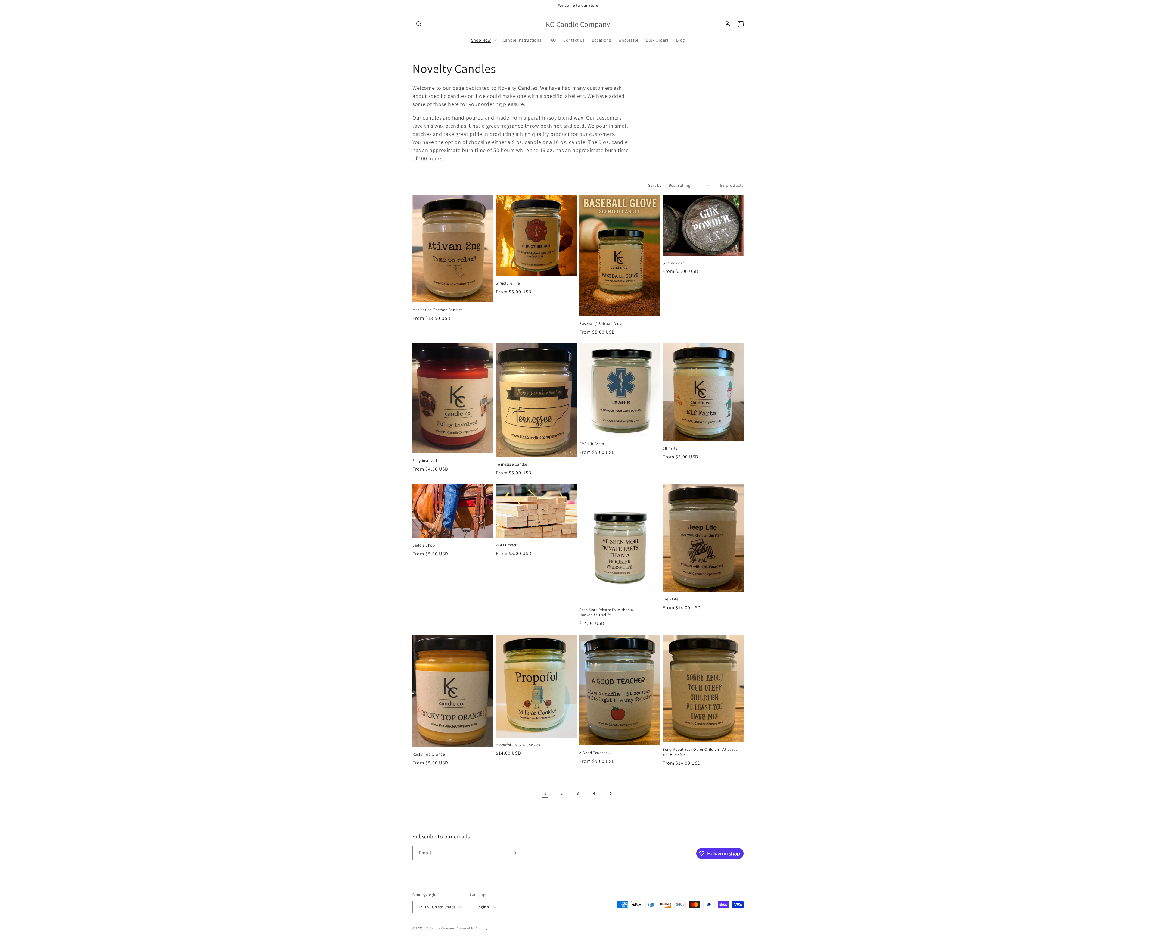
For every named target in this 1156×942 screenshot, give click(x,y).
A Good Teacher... (594, 752)
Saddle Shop (423, 545)
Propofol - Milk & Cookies (518, 745)
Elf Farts (670, 448)
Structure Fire (508, 283)
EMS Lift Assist (591, 443)
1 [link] (545, 793)
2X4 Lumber (506, 545)
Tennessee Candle (511, 464)
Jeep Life (670, 599)
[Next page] (610, 793)
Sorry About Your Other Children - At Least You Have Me (700, 752)
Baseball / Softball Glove (601, 323)
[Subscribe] (514, 853)
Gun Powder (673, 263)
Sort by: (655, 185)
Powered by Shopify (472, 928)
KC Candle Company (440, 928)
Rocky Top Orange (428, 754)
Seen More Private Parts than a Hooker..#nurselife (606, 612)
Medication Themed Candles (437, 309)
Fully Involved (424, 460)
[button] (419, 24)
